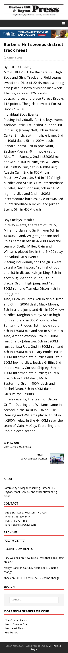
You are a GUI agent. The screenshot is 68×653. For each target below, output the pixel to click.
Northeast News (15, 628)
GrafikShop (11, 632)
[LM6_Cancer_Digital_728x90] (34, 36)
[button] (63, 23)
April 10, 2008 (14, 57)
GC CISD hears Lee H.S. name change (37, 578)
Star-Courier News (16, 620)
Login (34, 649)
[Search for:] (34, 600)
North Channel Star (16, 624)
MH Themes (55, 645)
